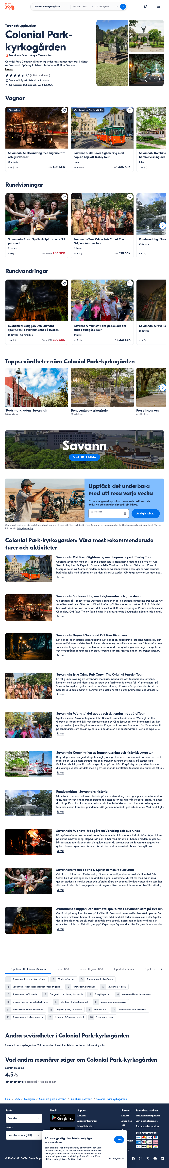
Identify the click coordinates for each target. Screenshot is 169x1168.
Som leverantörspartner (148, 1115)
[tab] (28, 969)
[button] (36, 139)
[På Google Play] (62, 1118)
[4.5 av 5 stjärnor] (15, 75)
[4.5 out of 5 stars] (15, 1082)
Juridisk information (87, 1121)
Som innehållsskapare (147, 1121)
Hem (8, 1099)
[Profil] (158, 6)
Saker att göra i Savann (52, 1099)
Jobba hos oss (126, 1123)
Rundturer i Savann (81, 1099)
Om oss (125, 1115)
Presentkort (127, 1140)
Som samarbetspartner (147, 1126)
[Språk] (145, 6)
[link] (36, 139)
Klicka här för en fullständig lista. (86, 1045)
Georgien (29, 1099)
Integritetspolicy (25, 528)
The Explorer (125, 1148)
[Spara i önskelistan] (64, 110)
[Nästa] (162, 225)
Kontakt (81, 1115)
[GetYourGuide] (10, 6)
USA (17, 1099)
